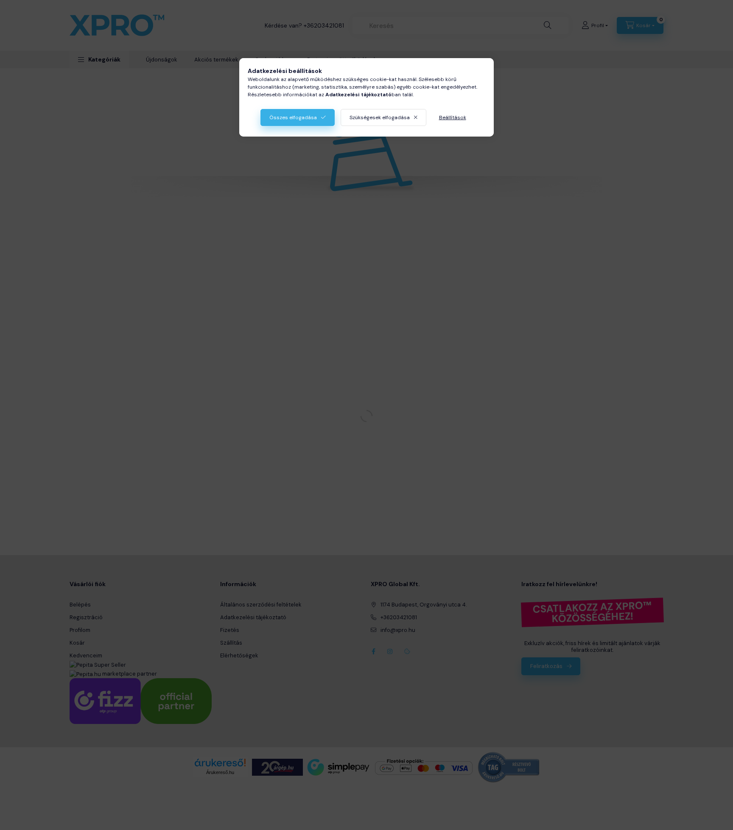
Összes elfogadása (293, 117)
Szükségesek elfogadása (380, 117)
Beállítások (452, 117)
